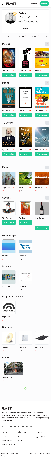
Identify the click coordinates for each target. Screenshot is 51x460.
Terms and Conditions (42, 457)
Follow (25, 28)
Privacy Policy (45, 453)
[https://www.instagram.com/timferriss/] (20, 21)
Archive (20, 440)
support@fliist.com (41, 437)
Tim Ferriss (23, 13)
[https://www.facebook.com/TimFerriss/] (24, 21)
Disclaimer (32, 453)
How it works (6, 437)
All (8, 36)
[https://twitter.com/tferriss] (28, 21)
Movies (22, 36)
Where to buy (9, 75)
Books (36, 36)
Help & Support (7, 440)
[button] (47, 44)
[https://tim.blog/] (36, 21)
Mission (20, 437)
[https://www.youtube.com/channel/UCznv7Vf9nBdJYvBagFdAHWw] (32, 21)
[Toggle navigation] (3, 3)
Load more (27, 388)
